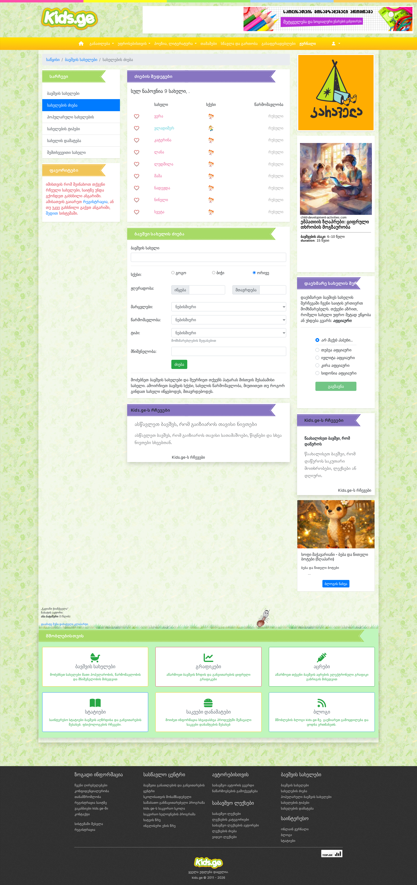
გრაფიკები (208, 666)
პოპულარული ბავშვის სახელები (306, 797)
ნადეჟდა (162, 187)
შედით (52, 213)
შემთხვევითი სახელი (66, 152)
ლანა (159, 152)
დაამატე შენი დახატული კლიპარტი (64, 624)
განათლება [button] (100, 43)
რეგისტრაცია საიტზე (91, 802)
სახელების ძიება (294, 791)
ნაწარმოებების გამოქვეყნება (235, 791)
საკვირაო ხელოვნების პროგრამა (169, 814)
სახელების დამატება (297, 808)
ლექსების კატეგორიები (230, 819)
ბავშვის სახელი (145, 247)
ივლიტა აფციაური (338, 357)
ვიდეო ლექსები (224, 837)
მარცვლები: (142, 306)
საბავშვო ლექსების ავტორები (235, 825)
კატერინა (162, 139)
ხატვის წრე (152, 820)
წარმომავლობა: (146, 319)
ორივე (262, 272)
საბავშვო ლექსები (226, 814)
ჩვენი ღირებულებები (91, 785)
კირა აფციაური (335, 365)
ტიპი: (135, 332)
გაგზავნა (336, 386)
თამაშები (209, 43)
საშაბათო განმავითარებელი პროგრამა (174, 802)
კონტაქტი (82, 814)
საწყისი (53, 59)
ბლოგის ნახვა (336, 584)
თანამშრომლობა (88, 797)
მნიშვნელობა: (143, 351)
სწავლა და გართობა (239, 43)
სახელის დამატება (64, 140)
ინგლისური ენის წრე (159, 826)
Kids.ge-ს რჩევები (150, 410)
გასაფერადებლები (279, 43)
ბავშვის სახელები (81, 59)
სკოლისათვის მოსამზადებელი (167, 797)
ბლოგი (321, 712)
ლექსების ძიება (224, 831)
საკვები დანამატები (208, 712)
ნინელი (161, 199)
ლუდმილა (163, 164)
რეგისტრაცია (95, 201)
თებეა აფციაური (336, 349)
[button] (335, 43)
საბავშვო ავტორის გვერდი (233, 785)
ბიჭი (219, 272)
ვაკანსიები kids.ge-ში (91, 808)
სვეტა (159, 211)
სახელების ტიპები (63, 128)
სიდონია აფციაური (338, 373)
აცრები (322, 666)
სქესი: (136, 274)
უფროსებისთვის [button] (133, 43)
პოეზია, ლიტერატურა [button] (174, 43)
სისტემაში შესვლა (89, 824)
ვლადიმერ (164, 128)
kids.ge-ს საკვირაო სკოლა (164, 808)
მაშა (158, 175)
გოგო (180, 272)
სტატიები (95, 712)
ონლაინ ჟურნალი (295, 829)
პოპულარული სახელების (70, 117)
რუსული (275, 116)
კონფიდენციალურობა (92, 791)
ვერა (158, 116)
